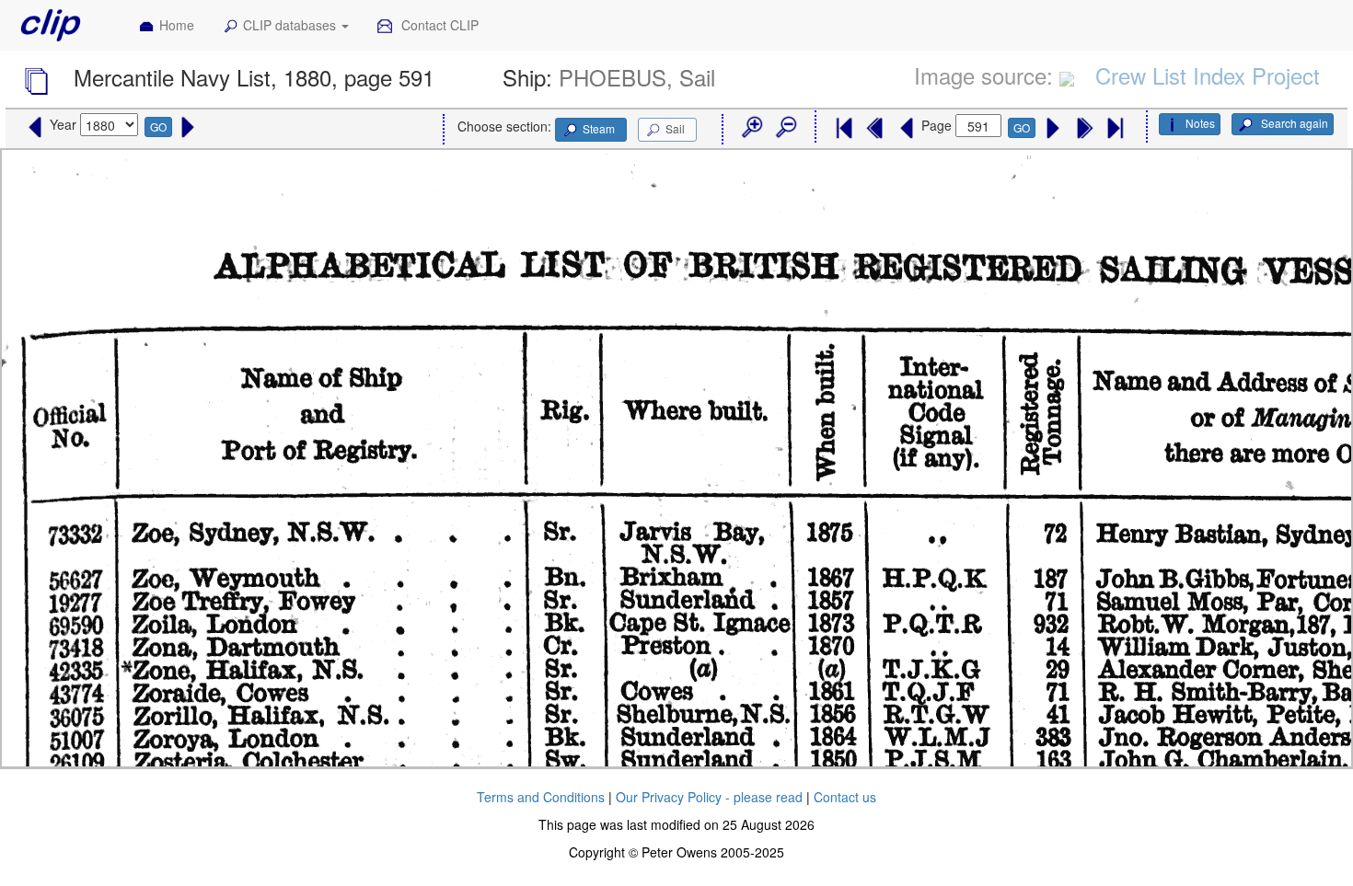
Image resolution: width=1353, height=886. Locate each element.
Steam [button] (599, 128)
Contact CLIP (438, 25)
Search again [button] (1293, 123)
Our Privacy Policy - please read (709, 797)
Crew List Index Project (1207, 75)
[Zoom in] (751, 128)
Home (176, 25)
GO (158, 126)
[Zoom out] (785, 128)
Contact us (845, 797)
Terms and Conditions (541, 797)
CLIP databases (291, 25)
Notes (1200, 123)
